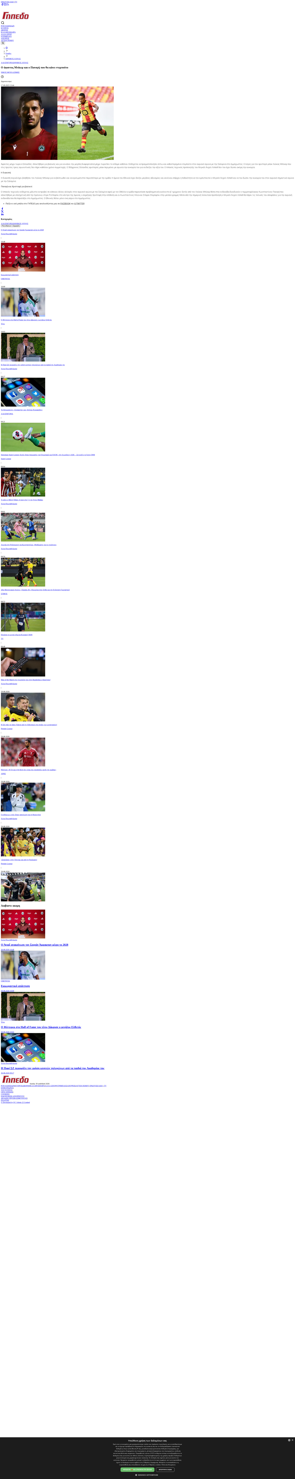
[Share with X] (2, 211)
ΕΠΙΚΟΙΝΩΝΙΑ (7, 1088)
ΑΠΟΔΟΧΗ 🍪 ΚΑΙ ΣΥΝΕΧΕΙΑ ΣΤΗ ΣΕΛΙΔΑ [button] (137, 1470)
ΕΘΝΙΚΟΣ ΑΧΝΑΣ (13, 59)
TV (16, 2)
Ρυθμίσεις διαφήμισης (150, 1462)
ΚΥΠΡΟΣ (5, 28)
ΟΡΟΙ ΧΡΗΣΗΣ (7, 1092)
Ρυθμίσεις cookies (155, 1465)
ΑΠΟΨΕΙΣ (5, 38)
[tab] (6, 226)
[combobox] (289, 1440)
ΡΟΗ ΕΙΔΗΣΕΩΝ (7, 26)
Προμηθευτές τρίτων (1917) (145, 1453)
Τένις (3, 1022)
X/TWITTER (79, 203)
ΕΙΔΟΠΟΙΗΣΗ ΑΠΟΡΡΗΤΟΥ (12, 1096)
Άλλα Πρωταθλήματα (9, 940)
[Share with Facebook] (2, 208)
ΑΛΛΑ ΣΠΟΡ (6, 34)
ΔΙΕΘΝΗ (4, 30)
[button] (147, 1475)
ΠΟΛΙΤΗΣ (5, 1100)
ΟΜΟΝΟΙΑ (5, 981)
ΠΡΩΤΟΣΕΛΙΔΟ (7, 2)
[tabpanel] (147, 564)
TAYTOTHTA (6, 1090)
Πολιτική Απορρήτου (169, 1465)
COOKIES (5, 1094)
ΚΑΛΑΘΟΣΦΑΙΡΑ (8, 32)
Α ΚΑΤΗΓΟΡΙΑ (7, 63)
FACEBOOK (65, 203)
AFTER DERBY (7, 40)
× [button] (292, 1440)
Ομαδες (8, 53)
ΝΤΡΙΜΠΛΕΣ (6, 36)
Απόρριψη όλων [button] (165, 1470)
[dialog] (147, 1458)
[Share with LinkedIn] (2, 214)
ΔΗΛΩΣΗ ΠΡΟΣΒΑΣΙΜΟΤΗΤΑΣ (14, 1098)
